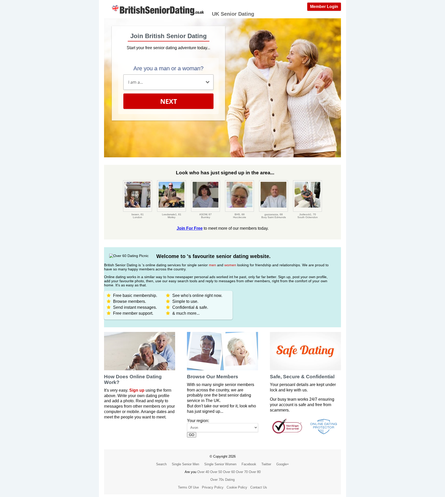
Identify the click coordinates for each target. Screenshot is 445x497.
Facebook (249, 464)
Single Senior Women (220, 464)
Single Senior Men (185, 464)
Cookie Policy (237, 487)
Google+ (282, 464)
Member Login (324, 6)
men (212, 265)
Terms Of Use (188, 487)
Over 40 (203, 472)
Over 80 (255, 472)
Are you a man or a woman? (168, 68)
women (230, 265)
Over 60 (229, 472)
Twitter (266, 464)
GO (191, 435)
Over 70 (242, 472)
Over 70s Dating (222, 480)
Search (161, 464)
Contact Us (258, 487)
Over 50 (216, 472)
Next (168, 101)
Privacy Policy (213, 487)
